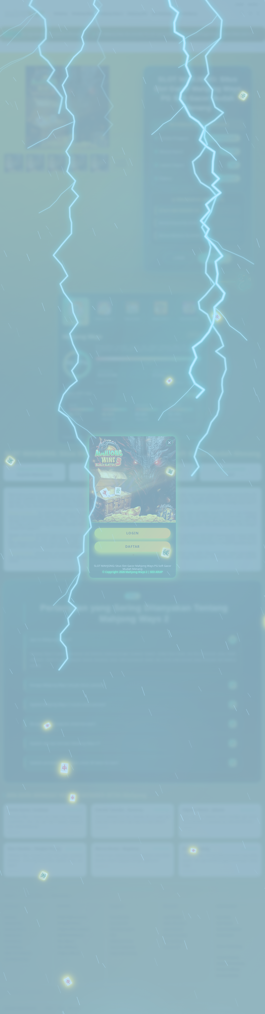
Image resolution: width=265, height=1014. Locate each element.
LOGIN (132, 533)
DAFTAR (132, 546)
